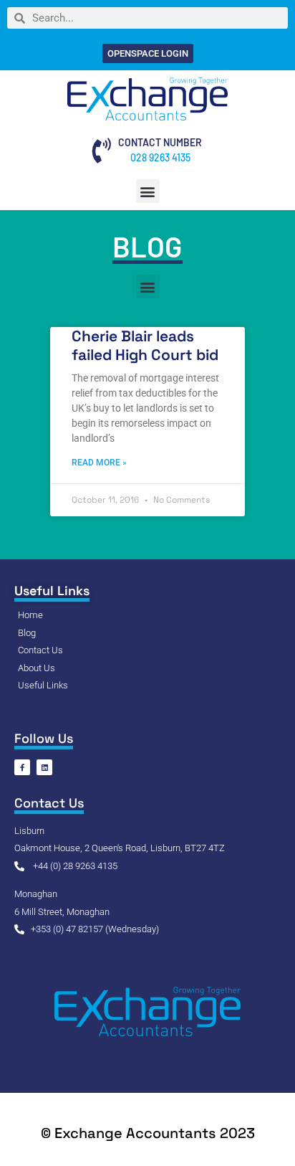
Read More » (99, 463)
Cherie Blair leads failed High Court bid (145, 345)
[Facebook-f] (22, 767)
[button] (148, 191)
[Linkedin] (44, 767)
